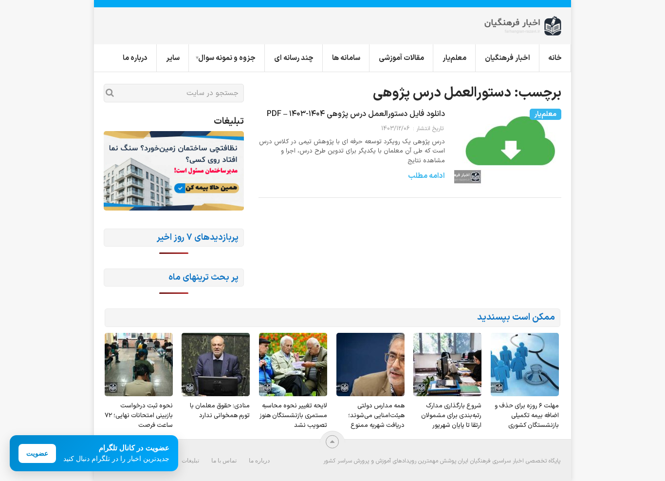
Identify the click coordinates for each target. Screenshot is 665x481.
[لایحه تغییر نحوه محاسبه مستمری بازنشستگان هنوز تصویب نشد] (293, 364)
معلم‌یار (454, 58)
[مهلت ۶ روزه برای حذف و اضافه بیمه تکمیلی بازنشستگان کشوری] (525, 364)
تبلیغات (190, 460)
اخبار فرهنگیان (507, 58)
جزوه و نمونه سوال (227, 58)
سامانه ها (346, 58)
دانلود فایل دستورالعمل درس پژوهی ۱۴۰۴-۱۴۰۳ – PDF (356, 114)
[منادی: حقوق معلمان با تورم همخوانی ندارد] (216, 364)
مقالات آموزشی (401, 58)
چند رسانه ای (294, 58)
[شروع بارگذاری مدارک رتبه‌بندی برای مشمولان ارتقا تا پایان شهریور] (447, 364)
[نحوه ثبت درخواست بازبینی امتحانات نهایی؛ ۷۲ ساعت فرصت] (139, 364)
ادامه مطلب (426, 176)
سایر (173, 58)
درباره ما (135, 58)
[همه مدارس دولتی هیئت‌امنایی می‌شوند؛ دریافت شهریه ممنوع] (370, 364)
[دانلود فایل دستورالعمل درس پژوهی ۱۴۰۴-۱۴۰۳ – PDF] (507, 153)
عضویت (37, 453)
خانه (555, 58)
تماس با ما (224, 460)
